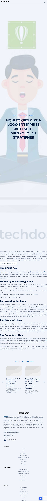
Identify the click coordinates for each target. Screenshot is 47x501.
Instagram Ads (10, 389)
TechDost (6, 416)
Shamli (32, 390)
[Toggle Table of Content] (14, 264)
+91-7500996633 (11, 440)
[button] (2, 382)
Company (16, 115)
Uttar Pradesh (29, 391)
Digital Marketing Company (13, 388)
